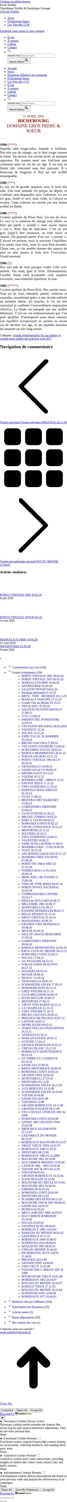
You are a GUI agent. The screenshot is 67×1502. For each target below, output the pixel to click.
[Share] (5, 1497)
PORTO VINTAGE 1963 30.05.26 (21, 594)
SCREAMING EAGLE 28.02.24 (41, 749)
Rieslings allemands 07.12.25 (39, 692)
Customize (7, 1410)
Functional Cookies (15, 1438)
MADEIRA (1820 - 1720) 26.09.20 (43, 847)
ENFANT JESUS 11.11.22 (38, 783)
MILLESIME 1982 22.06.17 (39, 904)
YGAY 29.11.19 (31, 850)
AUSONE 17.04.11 (33, 1041)
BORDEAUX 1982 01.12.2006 (41, 1155)
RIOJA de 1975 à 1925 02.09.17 (41, 900)
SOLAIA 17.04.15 (33, 957)
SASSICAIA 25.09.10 (35, 1065)
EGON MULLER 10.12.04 (38, 1179)
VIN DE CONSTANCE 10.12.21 (42, 826)
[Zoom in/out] (12, 1497)
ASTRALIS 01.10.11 (34, 1034)
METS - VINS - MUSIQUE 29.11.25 (44, 696)
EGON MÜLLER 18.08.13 (38, 998)
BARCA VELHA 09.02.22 (38, 820)
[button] (9, 51)
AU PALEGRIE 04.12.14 (37, 961)
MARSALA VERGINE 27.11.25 (41, 699)
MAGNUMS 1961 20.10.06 (38, 1159)
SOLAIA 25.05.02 (33, 1222)
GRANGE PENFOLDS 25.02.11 (42, 1044)
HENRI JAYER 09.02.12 (37, 1024)
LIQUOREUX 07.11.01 (36, 1236)
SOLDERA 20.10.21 (34, 833)
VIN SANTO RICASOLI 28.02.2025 (44, 726)
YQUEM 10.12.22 (33, 776)
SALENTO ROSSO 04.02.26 (39, 689)
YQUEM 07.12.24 (33, 729)
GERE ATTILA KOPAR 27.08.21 (42, 843)
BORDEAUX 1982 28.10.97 (39, 1279)
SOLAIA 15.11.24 (33, 733)
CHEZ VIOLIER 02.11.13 (37, 991)
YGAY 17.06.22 (31, 796)
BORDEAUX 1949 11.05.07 (39, 1148)
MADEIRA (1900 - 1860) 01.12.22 (43, 779)
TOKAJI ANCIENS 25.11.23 (39, 756)
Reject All (22, 1410)
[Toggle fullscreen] (8, 1497)
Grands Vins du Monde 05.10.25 (41, 702)
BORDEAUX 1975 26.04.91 (39, 1296)
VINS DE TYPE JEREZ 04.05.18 (42, 883)
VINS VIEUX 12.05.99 (36, 1266)
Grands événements (24, 335)
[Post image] (10, 591)
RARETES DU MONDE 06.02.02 (42, 1232)
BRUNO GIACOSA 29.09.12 (40, 1014)
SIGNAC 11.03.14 (33, 977)
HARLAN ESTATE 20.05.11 (39, 1038)
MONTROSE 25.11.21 (35, 830)
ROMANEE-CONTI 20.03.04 (40, 1192)
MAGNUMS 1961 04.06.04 (38, 1185)
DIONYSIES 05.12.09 (35, 1081)
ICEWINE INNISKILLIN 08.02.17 (43, 910)
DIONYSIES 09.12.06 (35, 1152)
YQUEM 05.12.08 (33, 1102)
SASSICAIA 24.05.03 (35, 1206)
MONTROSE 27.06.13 (36, 1001)
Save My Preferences (27, 1489)
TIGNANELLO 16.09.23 (37, 766)
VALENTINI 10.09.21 (35, 840)
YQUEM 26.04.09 (33, 1095)
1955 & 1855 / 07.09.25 (36, 706)
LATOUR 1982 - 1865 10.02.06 (41, 1165)
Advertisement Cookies (17, 1472)
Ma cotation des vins (24, 1322)
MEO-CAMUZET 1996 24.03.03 (42, 1212)
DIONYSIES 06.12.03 (35, 1195)
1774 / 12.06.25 (31, 716)
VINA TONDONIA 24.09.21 (39, 837)
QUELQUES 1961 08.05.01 (39, 1246)
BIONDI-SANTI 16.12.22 (37, 773)
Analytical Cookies (15, 1455)
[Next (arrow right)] (5, 1501)
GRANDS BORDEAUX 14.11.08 (42, 1105)
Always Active (35, 1421)
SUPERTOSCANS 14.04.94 (39, 1293)
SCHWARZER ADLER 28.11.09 (42, 1085)
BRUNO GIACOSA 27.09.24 (40, 743)
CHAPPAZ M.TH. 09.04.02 (38, 1226)
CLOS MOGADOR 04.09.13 (39, 994)
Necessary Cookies (15, 1421)
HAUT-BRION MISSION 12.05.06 (43, 1162)
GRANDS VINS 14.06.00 (37, 1263)
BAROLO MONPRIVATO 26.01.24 (44, 753)
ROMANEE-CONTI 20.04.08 (40, 1118)
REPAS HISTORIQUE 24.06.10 (41, 1068)
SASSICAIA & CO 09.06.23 (39, 769)
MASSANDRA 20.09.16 (37, 920)
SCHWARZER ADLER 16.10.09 (42, 1091)
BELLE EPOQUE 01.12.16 (38, 914)
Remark (32, 1438)
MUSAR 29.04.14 (33, 974)
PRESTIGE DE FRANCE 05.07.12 (43, 1018)
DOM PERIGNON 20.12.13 (39, 987)
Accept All (36, 1410)
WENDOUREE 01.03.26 (15, 646)
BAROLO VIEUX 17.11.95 (38, 1286)
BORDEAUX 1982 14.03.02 (39, 1229)
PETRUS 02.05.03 (33, 1209)
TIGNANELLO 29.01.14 (37, 981)
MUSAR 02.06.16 (33, 930)
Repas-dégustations (23, 1317)
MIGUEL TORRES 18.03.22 (39, 816)
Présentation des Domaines (28, 1307)
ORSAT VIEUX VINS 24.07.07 (41, 1145)
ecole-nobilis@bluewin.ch (15, 1332)
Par (30, 337)
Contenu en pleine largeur (15, 1)
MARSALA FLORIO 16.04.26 (19, 639)
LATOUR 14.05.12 (33, 1021)
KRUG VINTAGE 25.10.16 (39, 917)
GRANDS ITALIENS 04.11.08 (40, 1108)
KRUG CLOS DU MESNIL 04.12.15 (44, 951)
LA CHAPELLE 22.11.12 (37, 1008)
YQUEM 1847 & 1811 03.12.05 (41, 1169)
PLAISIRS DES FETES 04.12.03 (42, 1199)
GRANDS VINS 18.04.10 (37, 1075)
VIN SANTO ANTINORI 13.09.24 (43, 746)
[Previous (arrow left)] (1, 1501)
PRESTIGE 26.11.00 (34, 1259)
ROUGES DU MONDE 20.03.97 (42, 1283)
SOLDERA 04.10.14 (34, 971)
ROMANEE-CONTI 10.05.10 (40, 1071)
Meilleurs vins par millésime (28, 1301)
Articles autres (20, 1312)
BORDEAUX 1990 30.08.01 (39, 1239)
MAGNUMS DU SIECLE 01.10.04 (43, 1182)
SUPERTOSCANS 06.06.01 (39, 1242)
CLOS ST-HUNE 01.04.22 (38, 813)
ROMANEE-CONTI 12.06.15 (40, 954)
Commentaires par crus (25, 667)
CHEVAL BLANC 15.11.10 (39, 1048)
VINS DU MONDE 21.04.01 (39, 1249)
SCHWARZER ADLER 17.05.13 (42, 984)
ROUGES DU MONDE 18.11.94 (42, 1289)
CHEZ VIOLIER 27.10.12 (38, 1011)
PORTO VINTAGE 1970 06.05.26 (21, 617)
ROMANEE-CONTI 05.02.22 (40, 823)
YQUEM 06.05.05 (33, 1172)
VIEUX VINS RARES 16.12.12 (41, 1004)
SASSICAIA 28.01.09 (35, 1098)
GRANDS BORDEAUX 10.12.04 (42, 1175)
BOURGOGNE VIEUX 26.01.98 (42, 1276)
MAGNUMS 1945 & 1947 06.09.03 (43, 1202)
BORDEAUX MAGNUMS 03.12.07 (44, 1142)
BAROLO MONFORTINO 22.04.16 (44, 947)
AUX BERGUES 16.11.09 (38, 1088)
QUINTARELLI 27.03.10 (37, 1078)
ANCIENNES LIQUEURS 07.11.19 (44, 853)
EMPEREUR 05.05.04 (35, 1189)
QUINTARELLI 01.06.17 (37, 907)
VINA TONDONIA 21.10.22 (39, 786)
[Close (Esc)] (1, 1497)
